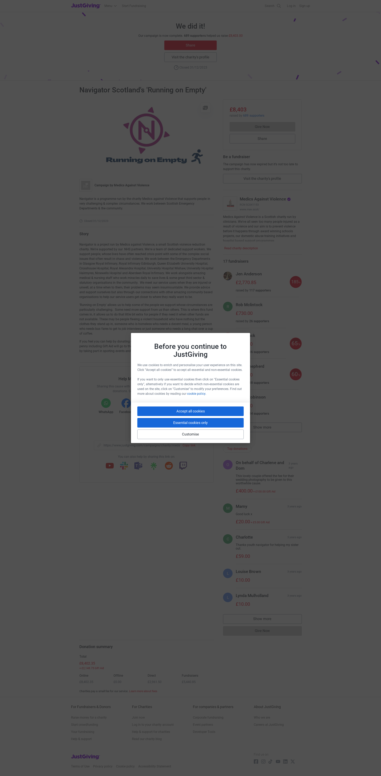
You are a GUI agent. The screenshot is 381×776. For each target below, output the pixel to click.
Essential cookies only (190, 423)
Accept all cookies (190, 411)
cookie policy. (196, 394)
